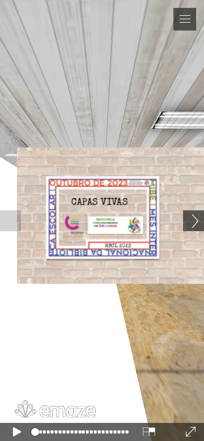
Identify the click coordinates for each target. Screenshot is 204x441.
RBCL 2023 (118, 246)
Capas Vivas (99, 202)
